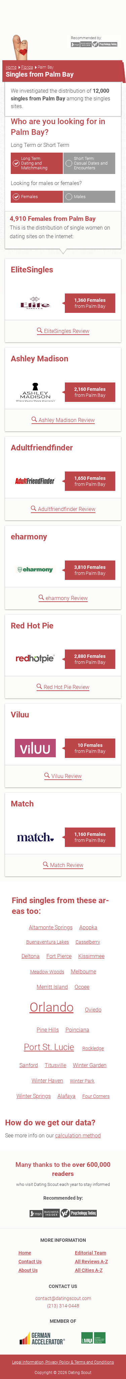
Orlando (52, 1007)
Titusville (55, 1065)
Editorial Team (90, 1253)
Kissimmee (91, 956)
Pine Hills (48, 1030)
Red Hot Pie (32, 625)
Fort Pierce (59, 956)
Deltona (31, 956)
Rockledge (93, 1048)
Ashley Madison (39, 358)
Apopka (88, 927)
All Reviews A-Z (91, 1261)
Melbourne (83, 971)
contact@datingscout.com (63, 1298)
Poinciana (77, 1030)
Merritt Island (52, 987)
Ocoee (82, 987)
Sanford (28, 1065)
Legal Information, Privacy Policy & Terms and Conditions (63, 1362)
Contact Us (30, 1261)
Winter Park (82, 1081)
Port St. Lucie (49, 1047)
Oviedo (93, 1010)
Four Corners (96, 1096)
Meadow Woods (47, 971)
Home (11, 67)
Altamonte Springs (51, 927)
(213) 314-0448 (63, 1305)
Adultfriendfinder (42, 447)
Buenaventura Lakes (47, 942)
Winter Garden (90, 1065)
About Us (28, 1270)
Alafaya (66, 1096)
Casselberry (88, 942)
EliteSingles (32, 269)
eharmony (29, 536)
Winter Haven (47, 1081)
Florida (27, 67)
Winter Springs (33, 1096)
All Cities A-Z (88, 1270)
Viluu (20, 714)
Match (22, 803)
